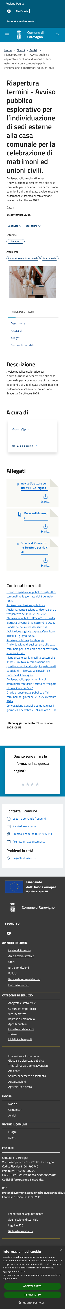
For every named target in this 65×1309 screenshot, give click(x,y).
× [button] (61, 1249)
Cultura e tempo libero (22, 1008)
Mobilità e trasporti (20, 1039)
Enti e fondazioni (18, 967)
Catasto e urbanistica (21, 1029)
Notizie (12, 1104)
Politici (12, 973)
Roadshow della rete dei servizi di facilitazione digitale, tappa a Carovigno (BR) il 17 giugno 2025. (30, 631)
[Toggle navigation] (7, 34)
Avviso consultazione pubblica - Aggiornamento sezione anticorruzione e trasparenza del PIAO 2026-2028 (31, 609)
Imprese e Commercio (21, 1019)
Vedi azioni (31, 226)
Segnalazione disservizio (23, 1219)
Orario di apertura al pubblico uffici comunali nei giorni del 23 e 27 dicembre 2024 (31, 696)
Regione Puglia (14, 3)
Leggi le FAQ (15, 1225)
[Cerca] (57, 35)
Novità (21, 50)
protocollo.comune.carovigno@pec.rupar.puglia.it (33, 1192)
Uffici (11, 962)
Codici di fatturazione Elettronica (23, 1179)
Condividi (13, 226)
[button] (32, 1302)
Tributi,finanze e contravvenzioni (28, 1065)
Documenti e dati (18, 985)
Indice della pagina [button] (23, 311)
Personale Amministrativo (24, 979)
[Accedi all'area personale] (8, 11)
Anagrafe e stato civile (22, 1003)
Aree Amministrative (21, 956)
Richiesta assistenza (20, 1231)
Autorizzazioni (17, 1081)
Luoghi (12, 1132)
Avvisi (33, 50)
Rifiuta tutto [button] (32, 1294)
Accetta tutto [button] (32, 1286)
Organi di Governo (19, 950)
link (15, 1278)
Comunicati (15, 1109)
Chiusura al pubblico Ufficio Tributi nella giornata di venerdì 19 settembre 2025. (30, 620)
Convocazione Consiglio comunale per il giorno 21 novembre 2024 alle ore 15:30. (31, 707)
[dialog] (32, 1277)
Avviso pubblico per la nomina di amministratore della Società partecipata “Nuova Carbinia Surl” (31, 683)
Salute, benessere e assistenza (27, 1076)
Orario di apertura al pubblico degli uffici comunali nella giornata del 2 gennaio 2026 (31, 596)
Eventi (12, 1137)
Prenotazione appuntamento (25, 1213)
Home (8, 50)
